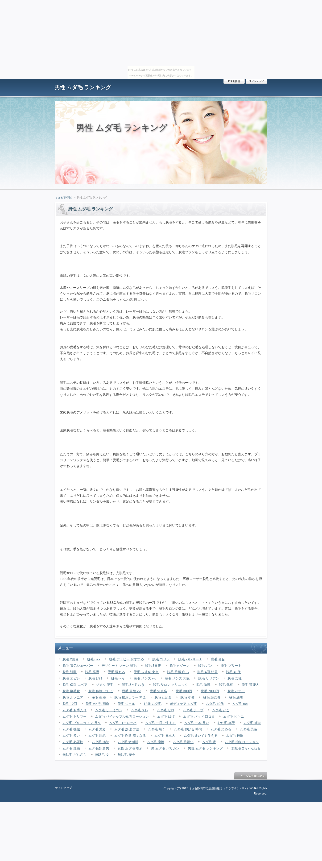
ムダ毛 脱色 (97, 735)
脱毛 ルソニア (72, 697)
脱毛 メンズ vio (145, 678)
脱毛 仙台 (218, 659)
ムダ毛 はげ (166, 716)
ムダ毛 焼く (156, 729)
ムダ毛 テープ (193, 710)
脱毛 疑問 (69, 672)
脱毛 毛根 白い (178, 672)
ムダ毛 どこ (220, 710)
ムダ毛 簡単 (252, 723)
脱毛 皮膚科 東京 (146, 672)
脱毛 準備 (187, 697)
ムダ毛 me (240, 704)
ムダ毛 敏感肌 (128, 742)
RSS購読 (234, 81)
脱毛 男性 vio (131, 691)
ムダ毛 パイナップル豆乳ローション (122, 716)
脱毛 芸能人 (250, 685)
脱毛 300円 (184, 691)
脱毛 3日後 (153, 665)
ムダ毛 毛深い (183, 742)
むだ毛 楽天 (226, 723)
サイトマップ (256, 81)
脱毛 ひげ (95, 678)
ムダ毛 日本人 (164, 735)
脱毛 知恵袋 (158, 691)
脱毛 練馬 (236, 697)
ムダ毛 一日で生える (160, 723)
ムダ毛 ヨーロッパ (122, 723)
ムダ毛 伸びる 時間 (188, 729)
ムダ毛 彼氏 (235, 735)
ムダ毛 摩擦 (155, 742)
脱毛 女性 (234, 678)
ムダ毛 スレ (139, 710)
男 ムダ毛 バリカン (165, 748)
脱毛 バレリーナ (190, 659)
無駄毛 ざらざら (74, 755)
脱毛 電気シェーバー (77, 665)
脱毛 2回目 (70, 659)
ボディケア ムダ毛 (183, 704)
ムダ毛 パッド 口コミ (199, 716)
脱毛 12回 (69, 704)
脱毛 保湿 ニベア (74, 685)
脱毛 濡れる (116, 672)
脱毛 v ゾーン (179, 665)
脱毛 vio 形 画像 (97, 704)
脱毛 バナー (236, 691)
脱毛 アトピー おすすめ (126, 659)
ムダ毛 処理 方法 (126, 729)
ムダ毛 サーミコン (108, 710)
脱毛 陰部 (203, 685)
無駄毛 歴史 (126, 755)
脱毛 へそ (118, 678)
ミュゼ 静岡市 (64, 197)
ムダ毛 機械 (71, 729)
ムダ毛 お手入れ (74, 710)
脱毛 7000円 (210, 691)
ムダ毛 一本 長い (196, 723)
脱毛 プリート (231, 665)
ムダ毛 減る (97, 729)
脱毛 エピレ (71, 678)
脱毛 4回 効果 (207, 672)
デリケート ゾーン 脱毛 (119, 665)
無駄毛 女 (102, 755)
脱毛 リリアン (208, 678)
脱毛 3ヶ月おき (133, 685)
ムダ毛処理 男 (98, 748)
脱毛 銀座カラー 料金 (130, 697)
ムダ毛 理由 (71, 748)
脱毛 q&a (93, 659)
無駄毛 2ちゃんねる (245, 748)
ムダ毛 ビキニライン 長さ (81, 723)
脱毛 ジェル (126, 704)
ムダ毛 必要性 (72, 742)
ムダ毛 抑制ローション (242, 742)
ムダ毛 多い (71, 735)
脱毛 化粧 (226, 685)
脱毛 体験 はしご (100, 691)
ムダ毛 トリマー (74, 716)
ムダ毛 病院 (100, 742)
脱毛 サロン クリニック (170, 685)
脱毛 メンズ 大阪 (177, 678)
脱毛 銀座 (99, 697)
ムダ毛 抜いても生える (201, 735)
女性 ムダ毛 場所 (130, 748)
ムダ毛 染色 (248, 729)
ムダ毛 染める (221, 729)
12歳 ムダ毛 (152, 704)
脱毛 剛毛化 (71, 691)
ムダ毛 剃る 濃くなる (130, 735)
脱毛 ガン (205, 665)
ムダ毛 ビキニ (233, 716)
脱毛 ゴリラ (161, 659)
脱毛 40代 (233, 672)
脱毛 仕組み (163, 697)
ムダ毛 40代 (215, 704)
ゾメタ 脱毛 (104, 685)
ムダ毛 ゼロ (165, 710)
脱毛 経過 (92, 672)
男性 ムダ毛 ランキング (83, 87)
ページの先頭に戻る (250, 775)
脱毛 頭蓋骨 (211, 697)
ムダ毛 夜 (209, 742)
